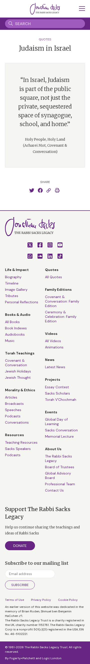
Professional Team (60, 484)
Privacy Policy (41, 600)
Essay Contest (57, 387)
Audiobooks (15, 334)
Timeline (11, 283)
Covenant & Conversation (16, 362)
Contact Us (54, 490)
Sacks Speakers (18, 448)
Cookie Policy (68, 600)
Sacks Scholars (57, 393)
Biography (13, 277)
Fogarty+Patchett (22, 658)
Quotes (45, 39)
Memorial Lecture (59, 436)
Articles (11, 397)
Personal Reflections (21, 302)
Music (9, 340)
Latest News (55, 367)
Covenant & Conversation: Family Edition (62, 301)
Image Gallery (16, 289)
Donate (20, 545)
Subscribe (19, 585)
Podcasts (12, 416)
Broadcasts (14, 403)
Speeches (13, 410)
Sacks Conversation (61, 430)
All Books (12, 322)
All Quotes (53, 277)
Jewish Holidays (18, 371)
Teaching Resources (21, 442)
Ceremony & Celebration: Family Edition (60, 316)
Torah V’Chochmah (60, 399)
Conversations (17, 422)
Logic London (52, 658)
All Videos (53, 341)
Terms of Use (14, 600)
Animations (54, 347)
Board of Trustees (59, 467)
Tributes (11, 296)
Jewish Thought (18, 377)
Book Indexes (16, 328)
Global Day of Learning (56, 421)
